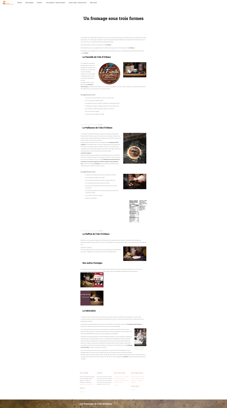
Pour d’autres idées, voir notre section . (92, 124)
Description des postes (136, 376)
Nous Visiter (93, 2)
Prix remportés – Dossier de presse (55, 2)
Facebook (133, 390)
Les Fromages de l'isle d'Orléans (96, 403)
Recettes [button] (39, 2)
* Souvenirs (116, 385)
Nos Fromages (29, 2)
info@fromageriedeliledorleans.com (87, 384)
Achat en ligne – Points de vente (77, 2)
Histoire (19, 2)
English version (83, 391)
